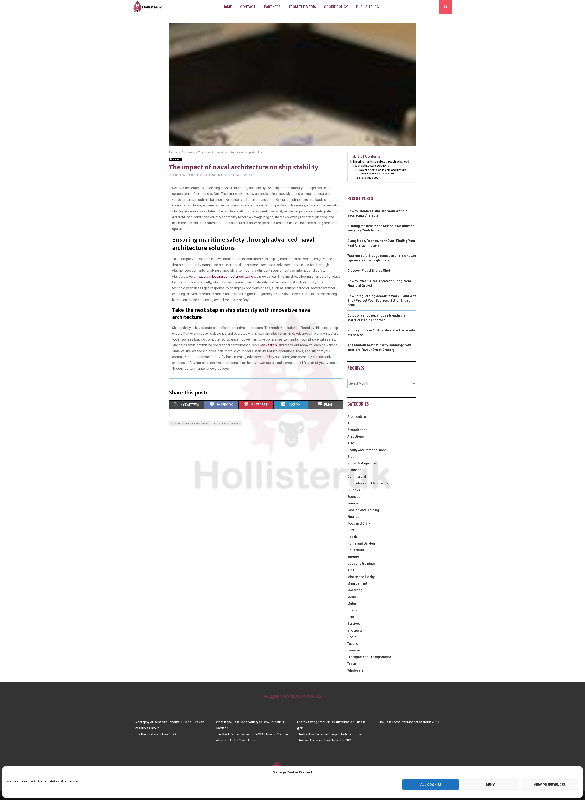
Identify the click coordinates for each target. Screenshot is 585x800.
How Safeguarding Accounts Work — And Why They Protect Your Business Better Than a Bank (381, 300)
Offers (352, 610)
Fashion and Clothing (363, 510)
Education (354, 497)
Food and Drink (358, 523)
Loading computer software (189, 423)
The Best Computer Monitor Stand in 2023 (408, 722)
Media (352, 597)
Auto (350, 443)
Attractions (355, 436)
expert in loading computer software (225, 276)
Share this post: (368, 177)
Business (175, 159)
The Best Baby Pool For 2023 (155, 734)
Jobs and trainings (361, 563)
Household (355, 550)
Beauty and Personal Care (366, 450)
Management (357, 583)
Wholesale (355, 670)
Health (352, 537)
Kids (350, 570)
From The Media (302, 7)
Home (227, 7)
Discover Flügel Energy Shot (368, 270)
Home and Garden (361, 543)
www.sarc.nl (268, 345)
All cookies (430, 785)
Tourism (353, 650)
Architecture (356, 416)
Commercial (356, 476)
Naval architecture (227, 423)
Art (349, 423)
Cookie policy (336, 7)
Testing (352, 643)
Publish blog (367, 7)
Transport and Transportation (369, 657)
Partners (272, 7)
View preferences (550, 785)
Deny (490, 785)
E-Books (353, 490)
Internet (353, 557)
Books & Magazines (362, 463)
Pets (350, 617)
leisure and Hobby (361, 577)
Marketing (354, 590)
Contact (248, 7)
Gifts (350, 530)
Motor (351, 603)
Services (354, 623)
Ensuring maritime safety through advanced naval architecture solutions (381, 163)
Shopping (354, 630)
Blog (350, 456)
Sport (351, 637)
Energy (352, 503)
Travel (352, 664)
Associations (357, 430)
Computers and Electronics (367, 483)
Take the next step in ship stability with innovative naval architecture (382, 171)
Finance (353, 516)
